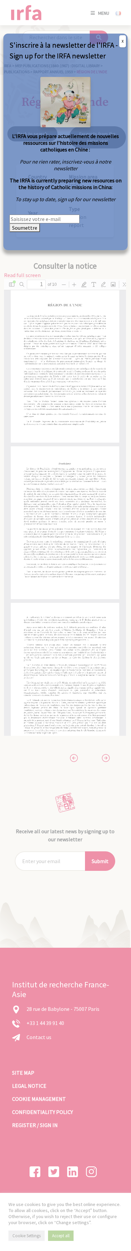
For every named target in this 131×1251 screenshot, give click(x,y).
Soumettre (24, 227)
